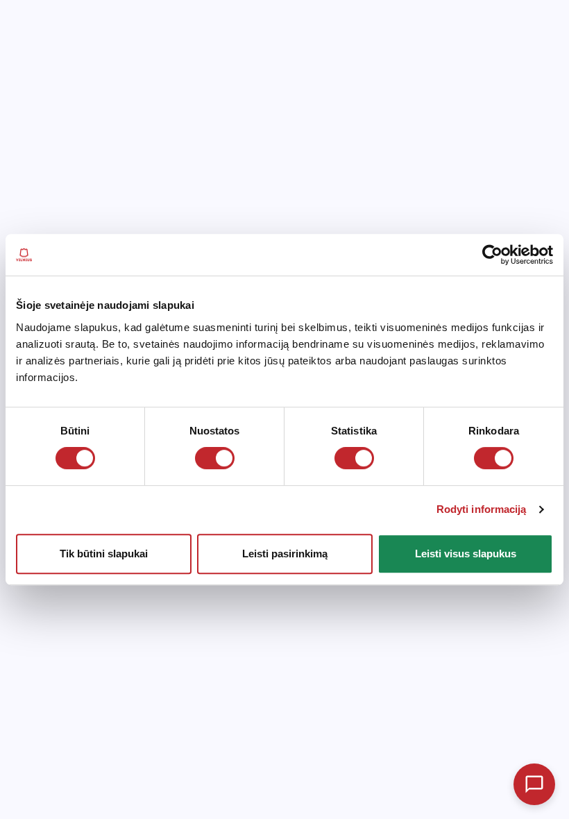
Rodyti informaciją (481, 509)
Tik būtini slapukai (104, 553)
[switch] (215, 458)
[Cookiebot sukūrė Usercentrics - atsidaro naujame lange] (492, 254)
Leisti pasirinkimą (285, 553)
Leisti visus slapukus (465, 553)
